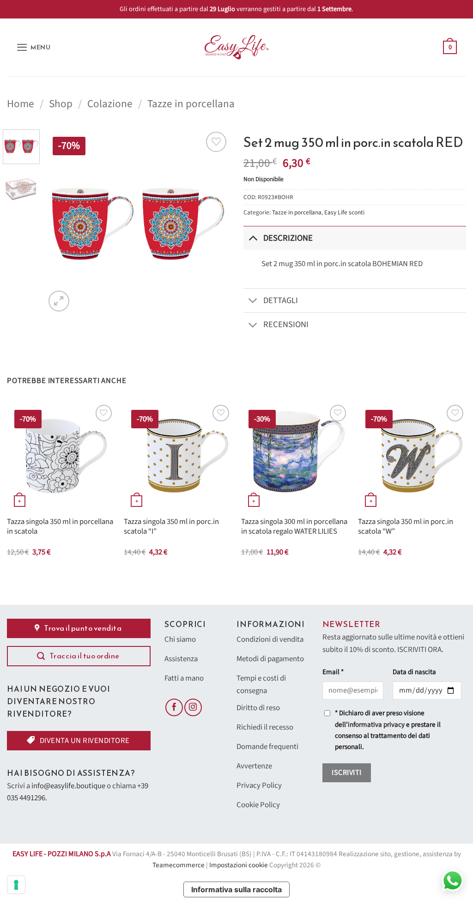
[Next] (214, 221)
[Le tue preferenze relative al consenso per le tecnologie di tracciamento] (16, 885)
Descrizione (288, 238)
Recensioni (286, 324)
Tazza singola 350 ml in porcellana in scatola (60, 527)
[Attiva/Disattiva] (252, 237)
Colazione (110, 103)
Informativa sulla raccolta (236, 889)
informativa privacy (376, 725)
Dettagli (280, 300)
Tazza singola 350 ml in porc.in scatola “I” (171, 527)
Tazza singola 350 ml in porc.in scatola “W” (405, 527)
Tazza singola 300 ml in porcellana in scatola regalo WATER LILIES (294, 527)
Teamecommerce (178, 865)
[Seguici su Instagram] (193, 707)
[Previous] (61, 221)
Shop (61, 103)
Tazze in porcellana (191, 103)
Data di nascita (414, 672)
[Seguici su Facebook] (174, 707)
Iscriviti (346, 772)
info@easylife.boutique (68, 785)
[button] (33, 47)
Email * (333, 672)
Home (20, 103)
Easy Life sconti (344, 212)
